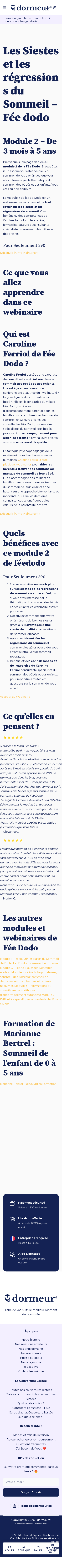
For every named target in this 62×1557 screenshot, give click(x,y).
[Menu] (4, 7)
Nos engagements (31, 1348)
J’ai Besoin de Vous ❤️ (31, 1448)
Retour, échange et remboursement (31, 1439)
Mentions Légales (29, 1535)
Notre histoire (31, 1339)
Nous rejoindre (31, 1362)
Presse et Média (31, 1357)
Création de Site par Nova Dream (27, 1523)
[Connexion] (47, 7)
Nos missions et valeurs (31, 1344)
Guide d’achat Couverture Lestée (31, 1412)
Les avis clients (31, 1353)
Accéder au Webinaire (15, 696)
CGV (13, 1535)
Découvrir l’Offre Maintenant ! (20, 513)
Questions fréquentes (31, 1444)
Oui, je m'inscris (31, 1492)
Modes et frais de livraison (31, 1435)
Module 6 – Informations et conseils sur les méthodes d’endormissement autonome (25, 990)
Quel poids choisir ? (31, 1403)
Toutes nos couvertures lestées (31, 1390)
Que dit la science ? (31, 1417)
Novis (45, 1523)
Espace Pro (31, 1366)
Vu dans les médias (31, 1371)
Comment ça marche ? (27, 1408)
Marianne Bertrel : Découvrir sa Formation (28, 1084)
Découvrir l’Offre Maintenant (19, 252)
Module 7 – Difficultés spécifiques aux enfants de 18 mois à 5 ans (31, 999)
